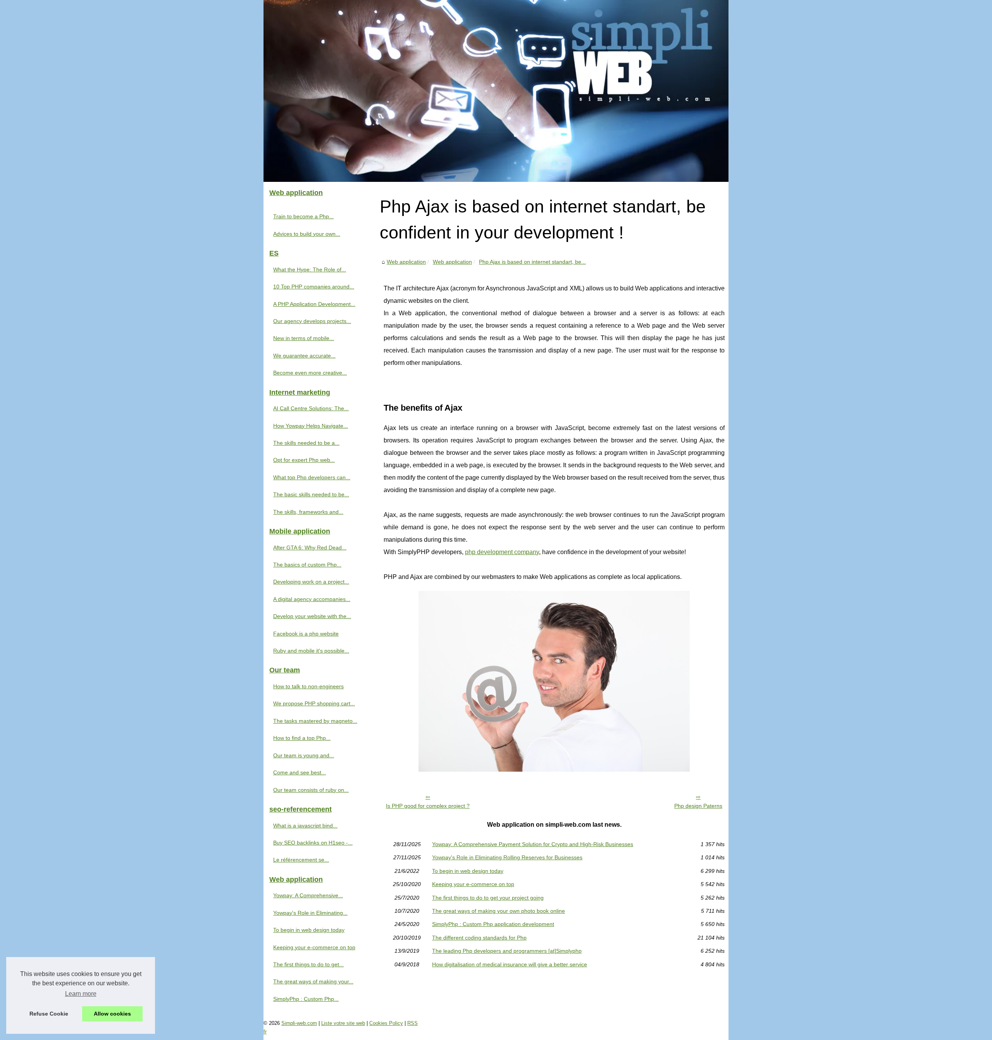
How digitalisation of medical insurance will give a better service (509, 964)
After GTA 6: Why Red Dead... (309, 547)
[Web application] (496, 91)
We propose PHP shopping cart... (314, 703)
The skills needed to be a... (306, 443)
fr (265, 1032)
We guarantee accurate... (304, 355)
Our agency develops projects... (312, 321)
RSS (412, 1023)
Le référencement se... (301, 860)
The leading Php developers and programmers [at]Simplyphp (507, 951)
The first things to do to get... (308, 964)
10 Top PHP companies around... (313, 286)
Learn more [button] (80, 993)
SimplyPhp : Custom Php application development (493, 924)
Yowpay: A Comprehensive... (308, 895)
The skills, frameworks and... (308, 512)
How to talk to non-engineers (308, 686)
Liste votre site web (343, 1023)
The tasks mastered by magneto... (315, 721)
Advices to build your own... (306, 234)
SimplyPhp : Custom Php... (306, 999)
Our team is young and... (303, 755)
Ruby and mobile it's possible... (311, 651)
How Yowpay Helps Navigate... (310, 426)
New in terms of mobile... (303, 338)
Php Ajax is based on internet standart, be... (532, 262)
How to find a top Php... (302, 738)
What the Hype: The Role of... (309, 269)
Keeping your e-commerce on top (473, 884)
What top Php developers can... (311, 477)
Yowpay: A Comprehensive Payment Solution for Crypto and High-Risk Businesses (532, 844)
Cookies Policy (386, 1023)
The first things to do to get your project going (488, 897)
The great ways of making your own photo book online (498, 911)
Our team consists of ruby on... (311, 790)
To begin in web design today (467, 871)
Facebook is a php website (306, 634)
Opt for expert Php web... (304, 460)
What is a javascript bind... (305, 825)
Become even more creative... (310, 373)
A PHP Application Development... (314, 304)
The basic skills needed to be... (311, 494)
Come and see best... (299, 772)
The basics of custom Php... (307, 564)
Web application (406, 262)
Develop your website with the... (312, 616)
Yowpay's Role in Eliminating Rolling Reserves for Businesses (507, 857)
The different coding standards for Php (479, 937)
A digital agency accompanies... (311, 599)
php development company (502, 552)
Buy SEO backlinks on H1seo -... (313, 843)
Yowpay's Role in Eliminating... (310, 913)
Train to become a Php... (303, 216)
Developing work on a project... (311, 582)
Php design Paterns (698, 806)
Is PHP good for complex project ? (428, 806)
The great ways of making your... (313, 981)
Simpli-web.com (299, 1023)
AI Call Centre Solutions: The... (311, 408)
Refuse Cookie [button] (48, 1014)
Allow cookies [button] (112, 1014)
